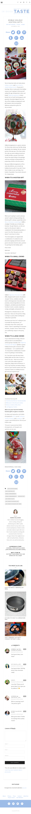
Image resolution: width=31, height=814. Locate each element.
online (14, 416)
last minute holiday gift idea (13, 503)
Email (6, 749)
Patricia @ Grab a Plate (16, 712)
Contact (20, 796)
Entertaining (10, 24)
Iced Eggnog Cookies (11, 407)
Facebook (21, 416)
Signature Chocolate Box (16, 295)
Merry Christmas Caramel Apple (13, 222)
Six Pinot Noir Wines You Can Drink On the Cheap (15, 554)
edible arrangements (11, 496)
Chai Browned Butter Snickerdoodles (16, 401)
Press (14, 796)
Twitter (7, 418)
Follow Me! (24, 787)
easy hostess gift (10, 491)
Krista (13, 680)
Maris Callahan (15, 517)
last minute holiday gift (12, 501)
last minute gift (9, 498)
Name (6, 744)
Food (18, 24)
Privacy (9, 796)
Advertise (26, 796)
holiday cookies (9, 85)
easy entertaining (12, 488)
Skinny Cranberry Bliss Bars (13, 405)
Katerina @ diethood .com (15, 697)
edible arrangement (10, 493)
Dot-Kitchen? (19, 797)
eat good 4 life (16, 664)
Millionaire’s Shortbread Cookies (14, 403)
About (4, 796)
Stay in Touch (11, 797)
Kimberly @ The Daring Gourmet (16, 650)
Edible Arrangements (13, 95)
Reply (25, 649)
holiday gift (21, 496)
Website (6, 755)
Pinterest (11, 418)
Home (23, 24)
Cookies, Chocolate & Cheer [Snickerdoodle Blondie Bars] (16, 548)
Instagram (19, 418)
